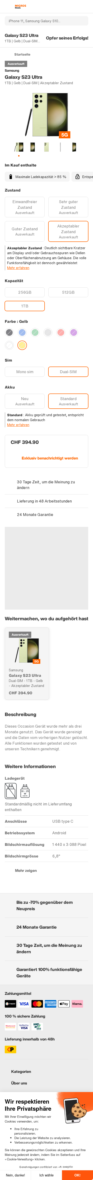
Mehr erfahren (18, 267)
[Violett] (73, 332)
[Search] (81, 21)
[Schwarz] (9, 332)
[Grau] (47, 332)
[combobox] (40, 20)
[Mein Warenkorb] (86, 6)
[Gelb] (22, 345)
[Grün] (35, 332)
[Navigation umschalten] (7, 6)
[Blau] (22, 332)
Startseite (22, 54)
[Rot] (60, 332)
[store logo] (20, 6)
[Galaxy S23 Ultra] (27, 650)
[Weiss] (9, 345)
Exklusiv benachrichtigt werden (50, 458)
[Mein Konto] (77, 6)
